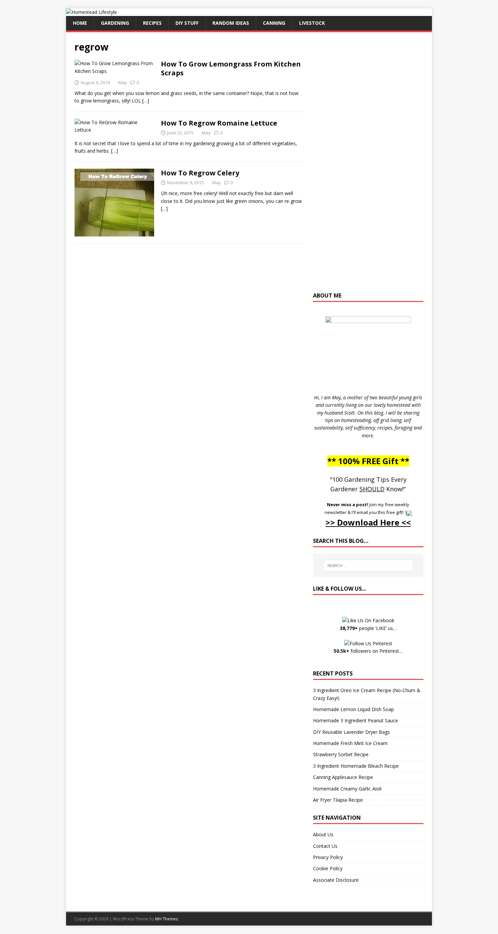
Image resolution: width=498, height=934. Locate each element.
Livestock (312, 23)
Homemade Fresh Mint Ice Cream (350, 743)
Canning (274, 23)
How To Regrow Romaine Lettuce (219, 123)
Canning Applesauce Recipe (343, 777)
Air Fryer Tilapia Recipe (338, 800)
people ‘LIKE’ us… (368, 628)
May (122, 82)
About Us (323, 834)
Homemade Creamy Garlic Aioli (347, 788)
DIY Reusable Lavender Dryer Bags (351, 732)
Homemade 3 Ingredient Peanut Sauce (355, 720)
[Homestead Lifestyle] (91, 12)
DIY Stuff (187, 23)
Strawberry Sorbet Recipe (341, 754)
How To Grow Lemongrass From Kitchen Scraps (231, 68)
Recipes (152, 23)
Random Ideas (230, 23)
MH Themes (166, 919)
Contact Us (325, 846)
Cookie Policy (328, 868)
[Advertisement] (368, 165)
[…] (145, 100)
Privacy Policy (328, 857)
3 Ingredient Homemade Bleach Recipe (356, 766)
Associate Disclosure (336, 880)
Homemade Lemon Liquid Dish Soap (353, 709)
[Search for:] (368, 565)
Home (80, 23)
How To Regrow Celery (200, 172)
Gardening (115, 23)
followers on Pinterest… (368, 651)
